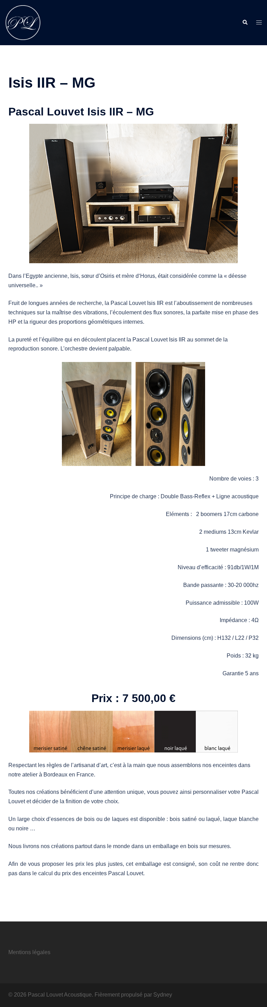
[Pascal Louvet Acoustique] (22, 22)
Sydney (162, 995)
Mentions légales (29, 952)
